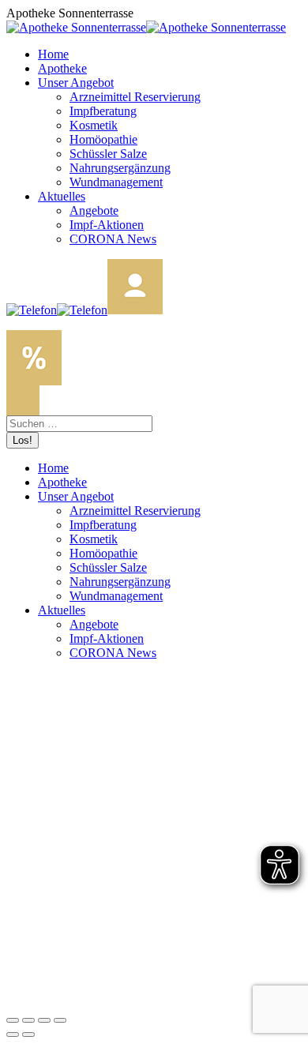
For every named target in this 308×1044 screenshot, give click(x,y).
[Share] (28, 1020)
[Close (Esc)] (12, 1020)
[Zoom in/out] (60, 1020)
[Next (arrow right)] (28, 1034)
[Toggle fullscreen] (44, 1020)
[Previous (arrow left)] (12, 1034)
